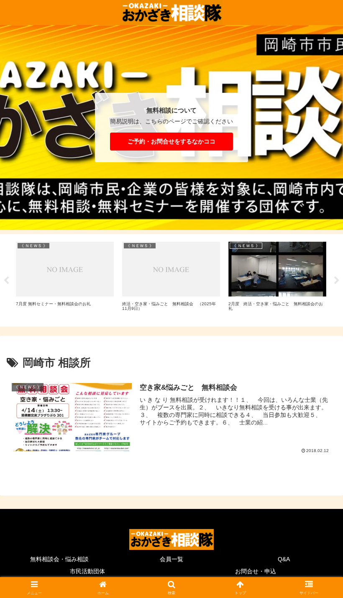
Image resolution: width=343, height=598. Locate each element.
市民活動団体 (87, 571)
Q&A (284, 559)
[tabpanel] (64, 279)
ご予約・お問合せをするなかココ (171, 141)
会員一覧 (171, 559)
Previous (6, 280)
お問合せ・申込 (255, 571)
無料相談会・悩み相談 (59, 559)
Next (337, 280)
